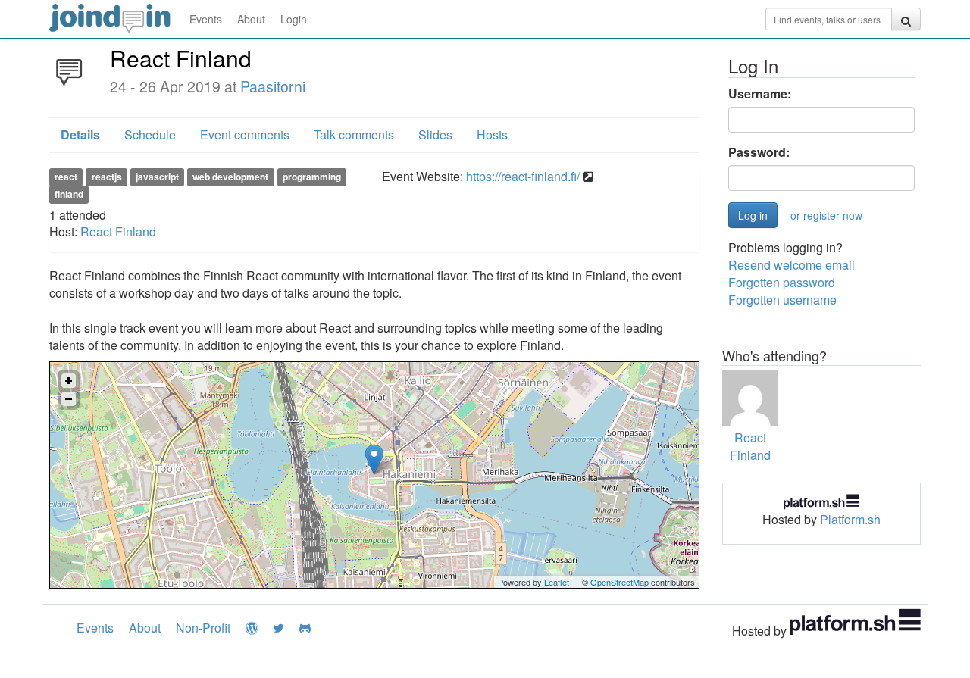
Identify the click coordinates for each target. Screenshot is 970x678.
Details (80, 134)
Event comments (244, 134)
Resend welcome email (791, 264)
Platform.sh (850, 519)
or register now (826, 215)
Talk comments (354, 134)
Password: (759, 152)
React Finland (118, 231)
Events (205, 19)
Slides (435, 134)
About (251, 19)
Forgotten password (781, 282)
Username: (759, 94)
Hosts (492, 134)
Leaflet (556, 582)
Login (293, 19)
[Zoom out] (68, 399)
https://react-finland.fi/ (523, 176)
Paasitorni (272, 86)
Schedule (150, 134)
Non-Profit (203, 627)
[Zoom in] (68, 380)
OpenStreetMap (619, 582)
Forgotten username (782, 299)
